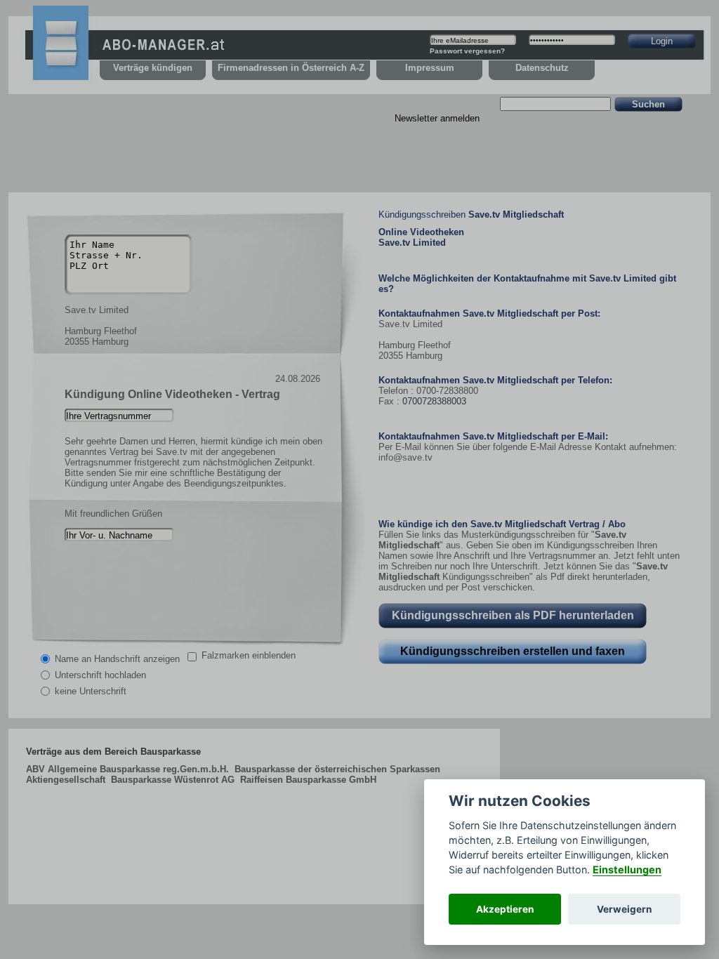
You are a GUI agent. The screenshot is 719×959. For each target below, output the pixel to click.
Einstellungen (627, 869)
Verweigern (624, 909)
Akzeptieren (505, 909)
